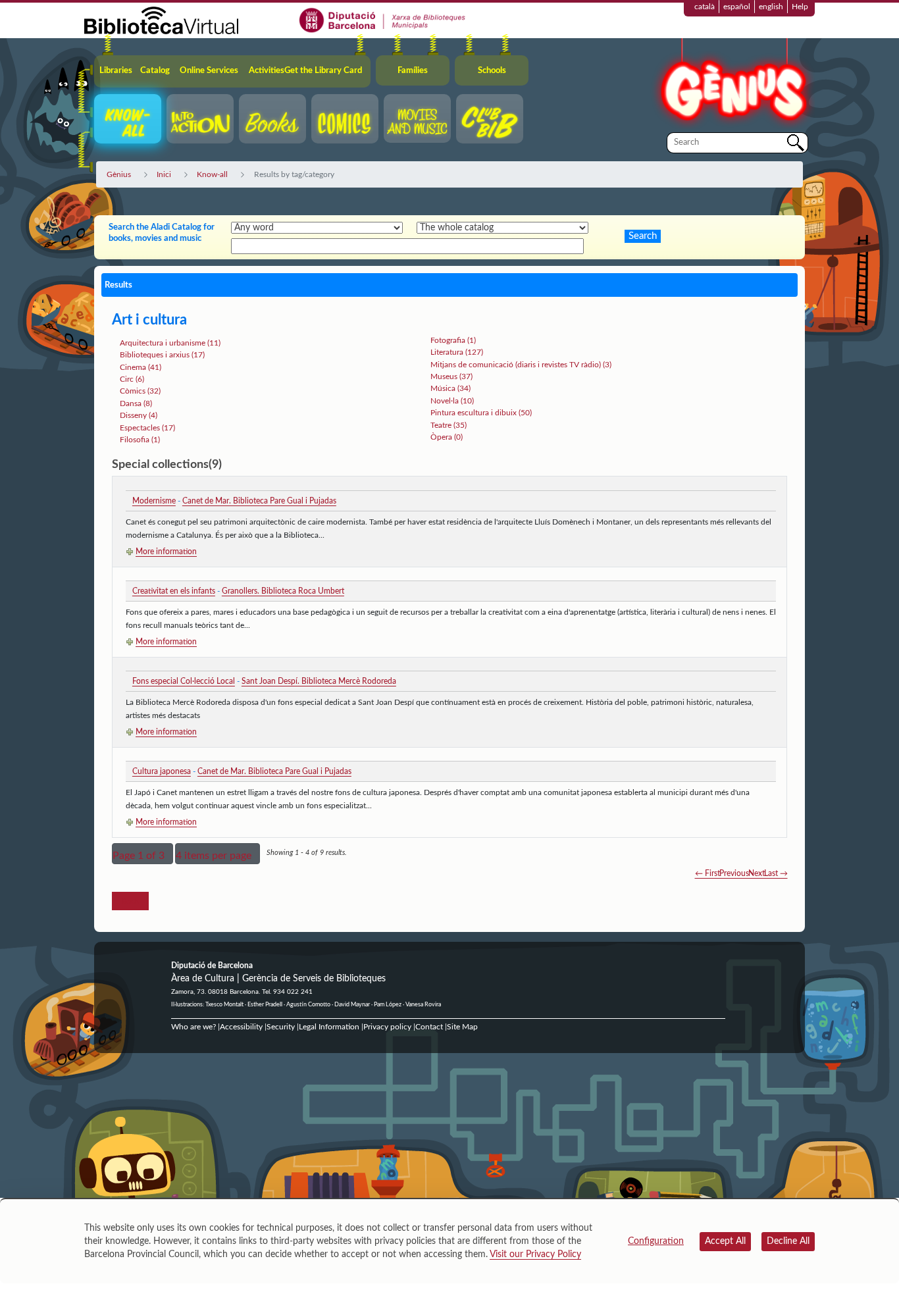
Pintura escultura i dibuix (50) (481, 413)
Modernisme (154, 501)
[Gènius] (732, 84)
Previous (734, 873)
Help (800, 7)
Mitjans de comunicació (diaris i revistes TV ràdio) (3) (520, 365)
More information (166, 551)
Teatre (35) (448, 425)
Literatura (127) (456, 352)
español (736, 7)
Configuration (656, 1241)
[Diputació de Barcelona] (382, 20)
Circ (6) (132, 379)
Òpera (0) (446, 437)
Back (130, 901)
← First (707, 873)
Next (756, 873)
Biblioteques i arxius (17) (162, 355)
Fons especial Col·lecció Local (183, 681)
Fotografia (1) (453, 340)
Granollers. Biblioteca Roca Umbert (283, 591)
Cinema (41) (140, 367)
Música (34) (450, 388)
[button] (142, 853)
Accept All (725, 1241)
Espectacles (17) (147, 428)
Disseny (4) (138, 415)
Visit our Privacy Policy (535, 1254)
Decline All (788, 1241)
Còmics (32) (140, 391)
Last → (776, 873)
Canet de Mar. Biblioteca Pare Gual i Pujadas (259, 501)
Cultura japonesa (161, 771)
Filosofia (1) (140, 440)
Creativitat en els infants (173, 591)
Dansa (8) (136, 403)
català (704, 7)
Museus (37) (451, 376)
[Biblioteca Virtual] (161, 20)
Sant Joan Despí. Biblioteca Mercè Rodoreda (319, 681)
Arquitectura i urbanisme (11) (170, 343)
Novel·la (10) (452, 401)
